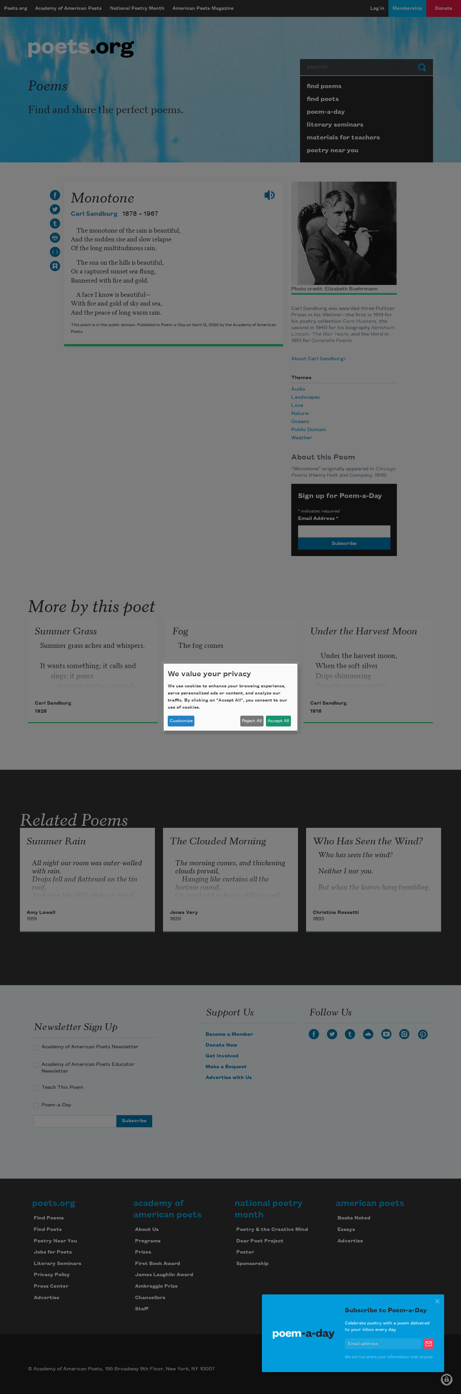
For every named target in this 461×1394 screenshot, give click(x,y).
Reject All (252, 720)
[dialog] (230, 697)
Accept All (278, 720)
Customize (181, 720)
